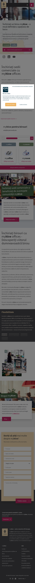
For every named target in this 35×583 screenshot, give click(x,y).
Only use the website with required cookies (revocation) (22, 86)
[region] (17, 96)
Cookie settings (23, 104)
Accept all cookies (11, 104)
